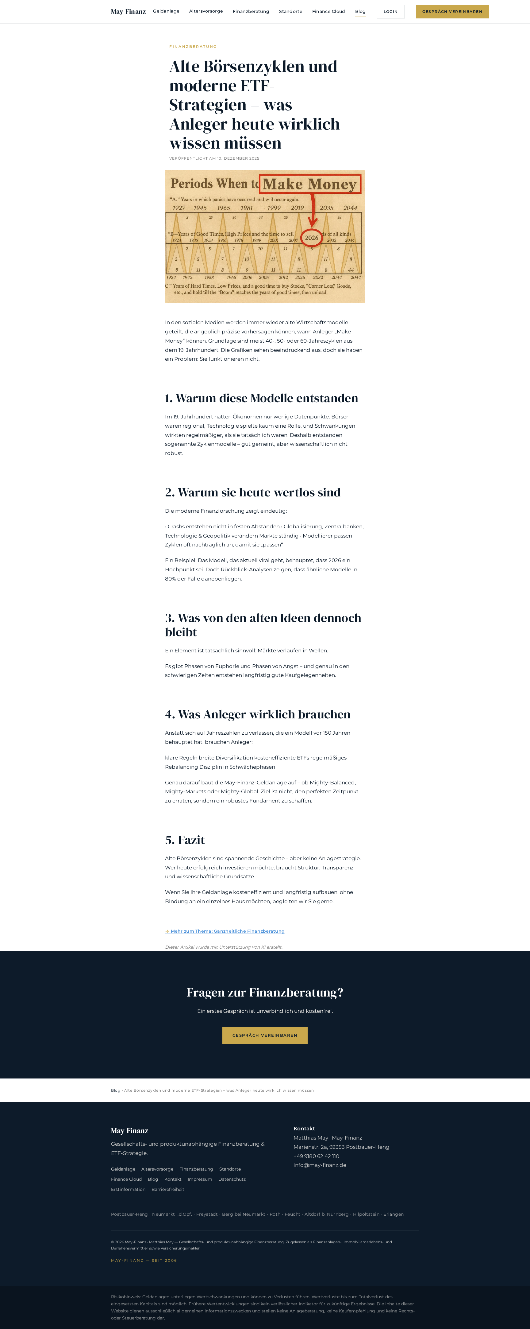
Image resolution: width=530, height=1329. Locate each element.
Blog (360, 11)
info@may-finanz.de (320, 1165)
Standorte (290, 11)
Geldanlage (166, 11)
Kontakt (173, 1179)
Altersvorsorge (206, 11)
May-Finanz (128, 11)
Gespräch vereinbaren (452, 11)
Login (391, 11)
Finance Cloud (328, 11)
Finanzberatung (251, 11)
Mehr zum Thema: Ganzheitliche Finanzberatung (228, 931)
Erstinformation (128, 1189)
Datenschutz (232, 1179)
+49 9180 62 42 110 (316, 1156)
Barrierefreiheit (168, 1189)
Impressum (200, 1179)
